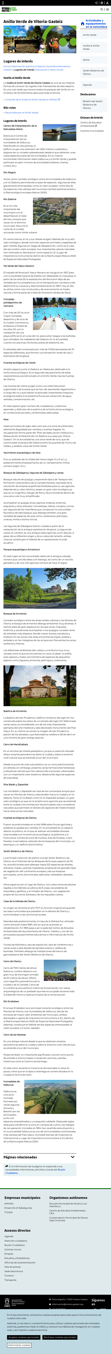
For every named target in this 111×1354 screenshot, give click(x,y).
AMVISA (8, 1203)
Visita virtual (56, 69)
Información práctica (23, 66)
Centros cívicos (12, 1249)
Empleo (8, 1253)
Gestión (7, 69)
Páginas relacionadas (20, 1157)
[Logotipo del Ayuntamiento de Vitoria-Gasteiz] (14, 1302)
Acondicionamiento (58, 66)
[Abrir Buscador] (102, 9)
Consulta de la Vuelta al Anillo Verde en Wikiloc (31, 99)
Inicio (6, 66)
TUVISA (8, 1212)
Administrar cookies (19, 1345)
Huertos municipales (92, 130)
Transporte (10, 1280)
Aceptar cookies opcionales (24, 1337)
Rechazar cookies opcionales (60, 1337)
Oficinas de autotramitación (20, 1262)
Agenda (8, 1236)
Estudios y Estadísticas (17, 1258)
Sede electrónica (13, 1271)
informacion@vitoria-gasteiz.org (67, 1304)
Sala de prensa (12, 1267)
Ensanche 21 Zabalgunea (18, 1208)
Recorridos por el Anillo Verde (21, 112)
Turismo (9, 1275)
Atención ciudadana (15, 1240)
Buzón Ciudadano (14, 1245)
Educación (42, 69)
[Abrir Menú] (107, 9)
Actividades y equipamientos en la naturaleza (96, 23)
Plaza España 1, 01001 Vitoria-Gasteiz (70, 1299)
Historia (40, 66)
